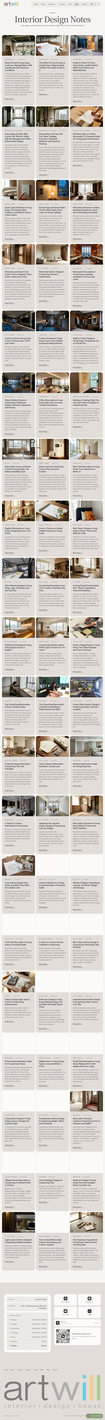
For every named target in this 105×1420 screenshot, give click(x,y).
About (43, 4)
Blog (76, 4)
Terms (17, 1416)
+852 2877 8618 (40, 1299)
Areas (35, 1370)
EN (92, 4)
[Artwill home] (11, 4)
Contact (84, 4)
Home (36, 4)
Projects (62, 4)
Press (70, 4)
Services (51, 4)
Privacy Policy (8, 1416)
